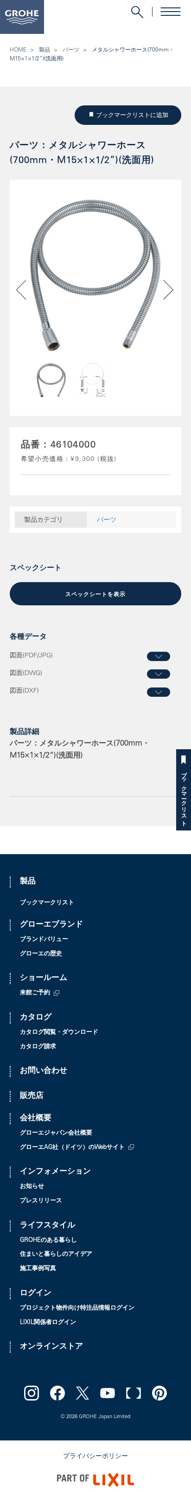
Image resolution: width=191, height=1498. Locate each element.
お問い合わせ (43, 1071)
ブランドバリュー (44, 940)
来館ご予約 (35, 993)
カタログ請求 (38, 1047)
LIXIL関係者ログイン (48, 1323)
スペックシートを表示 (95, 594)
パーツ (71, 50)
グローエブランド (51, 925)
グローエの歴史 (41, 954)
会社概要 (35, 1118)
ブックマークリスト (183, 796)
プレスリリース (41, 1201)
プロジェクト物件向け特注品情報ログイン (77, 1308)
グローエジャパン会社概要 (56, 1133)
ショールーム (43, 978)
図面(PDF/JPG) (31, 656)
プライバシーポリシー (95, 1456)
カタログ (35, 1018)
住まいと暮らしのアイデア (56, 1255)
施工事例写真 (38, 1269)
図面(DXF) (24, 691)
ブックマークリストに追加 (134, 114)
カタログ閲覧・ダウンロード (59, 1033)
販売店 (32, 1096)
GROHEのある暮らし (48, 1241)
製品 (44, 50)
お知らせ (32, 1187)
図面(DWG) (26, 673)
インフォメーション (55, 1172)
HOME (18, 50)
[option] (95, 275)
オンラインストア (51, 1347)
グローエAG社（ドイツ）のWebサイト (72, 1148)
